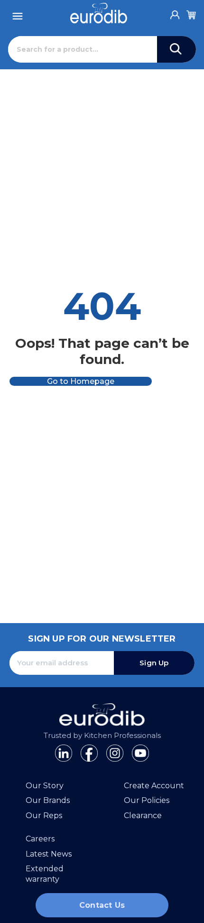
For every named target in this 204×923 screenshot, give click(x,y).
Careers (40, 838)
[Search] (176, 49)
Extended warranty (45, 874)
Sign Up (153, 662)
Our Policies (146, 800)
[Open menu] (17, 13)
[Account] (175, 12)
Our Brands (48, 800)
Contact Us (102, 905)
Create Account (154, 785)
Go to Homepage (80, 381)
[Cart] (191, 13)
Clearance (143, 815)
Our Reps (44, 815)
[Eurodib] (98, 13)
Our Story (45, 785)
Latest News (49, 853)
